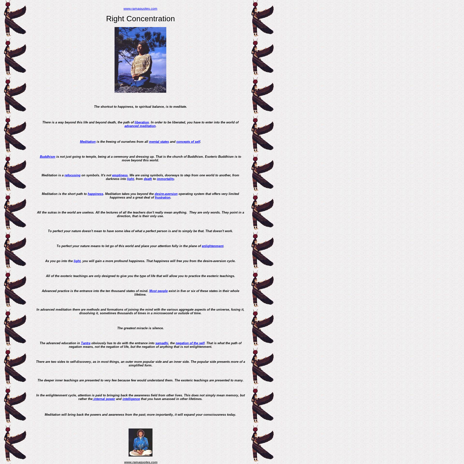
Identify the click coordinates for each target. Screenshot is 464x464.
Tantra (85, 343)
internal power (104, 399)
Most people (158, 291)
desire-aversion (166, 194)
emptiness (120, 175)
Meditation (88, 141)
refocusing (72, 175)
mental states (159, 141)
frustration (162, 197)
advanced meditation (140, 126)
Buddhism (47, 156)
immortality (165, 179)
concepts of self (188, 141)
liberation (142, 122)
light (130, 179)
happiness (95, 194)
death (148, 179)
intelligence (131, 399)
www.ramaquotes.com (140, 8)
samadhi (161, 343)
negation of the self (190, 343)
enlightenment (212, 246)
